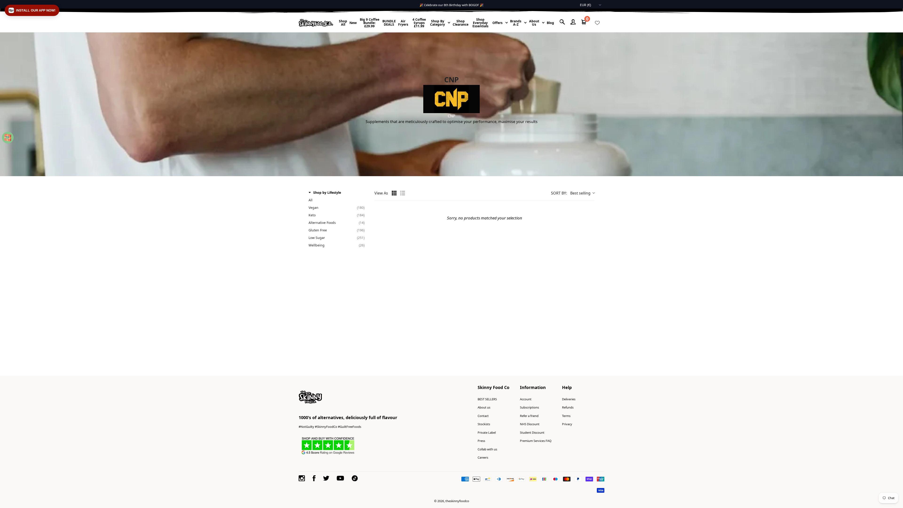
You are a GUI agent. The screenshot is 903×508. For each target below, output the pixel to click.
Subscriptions (529, 407)
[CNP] (451, 99)
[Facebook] (314, 478)
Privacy (567, 424)
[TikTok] (355, 478)
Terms (566, 416)
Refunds (568, 407)
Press (481, 441)
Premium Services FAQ (535, 441)
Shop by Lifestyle (327, 192)
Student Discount (532, 432)
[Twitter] (326, 478)
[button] (32, 10)
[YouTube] (340, 478)
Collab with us (487, 449)
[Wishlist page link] (597, 22)
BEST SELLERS (487, 399)
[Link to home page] (316, 23)
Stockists (484, 424)
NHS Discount (529, 424)
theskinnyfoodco (457, 501)
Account (525, 399)
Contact (483, 416)
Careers (483, 457)
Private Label (487, 432)
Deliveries (568, 399)
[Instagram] (302, 478)
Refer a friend (529, 416)
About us (484, 407)
